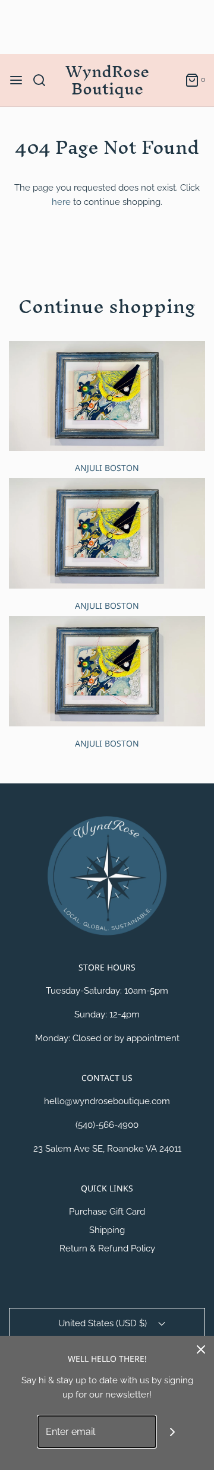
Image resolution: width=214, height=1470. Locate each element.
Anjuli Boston (107, 467)
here (61, 202)
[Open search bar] (43, 80)
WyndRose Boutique (107, 80)
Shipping (107, 1230)
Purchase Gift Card (107, 1211)
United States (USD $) (103, 1323)
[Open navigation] (16, 80)
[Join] (172, 1431)
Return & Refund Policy (107, 1248)
